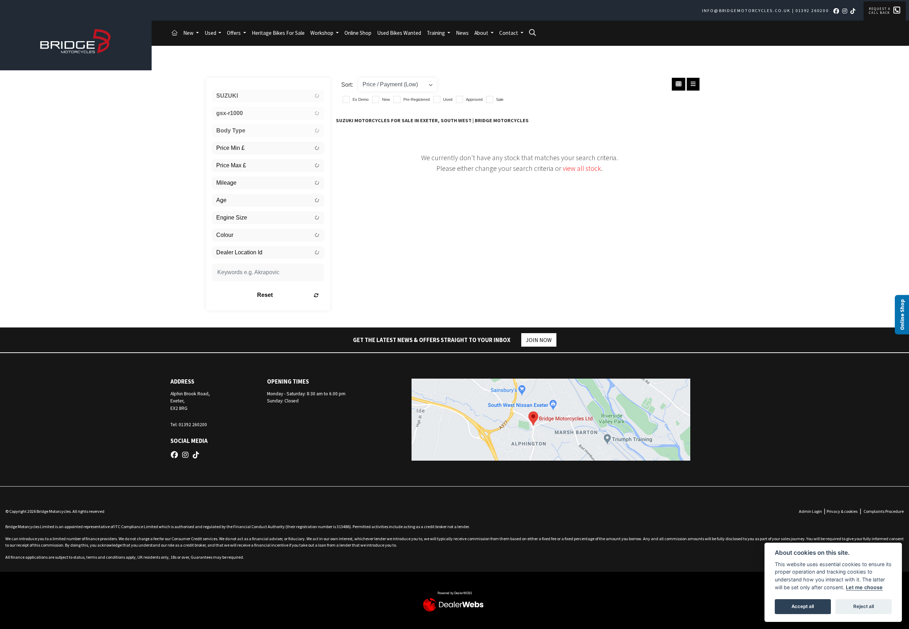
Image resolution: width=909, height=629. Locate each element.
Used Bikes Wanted (399, 32)
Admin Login (810, 511)
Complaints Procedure (884, 511)
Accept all (802, 606)
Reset (265, 295)
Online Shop (357, 32)
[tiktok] (854, 11)
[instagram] (846, 11)
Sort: (347, 85)
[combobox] (268, 96)
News (462, 32)
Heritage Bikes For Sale (278, 32)
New (189, 32)
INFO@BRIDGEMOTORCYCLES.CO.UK (746, 10)
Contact (509, 32)
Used (211, 32)
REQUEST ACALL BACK (880, 11)
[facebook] (837, 11)
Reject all (863, 606)
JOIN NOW (539, 339)
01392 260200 (812, 10)
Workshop (322, 32)
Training (436, 32)
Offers (234, 32)
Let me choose (864, 587)
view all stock (582, 168)
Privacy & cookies (842, 511)
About (481, 32)
